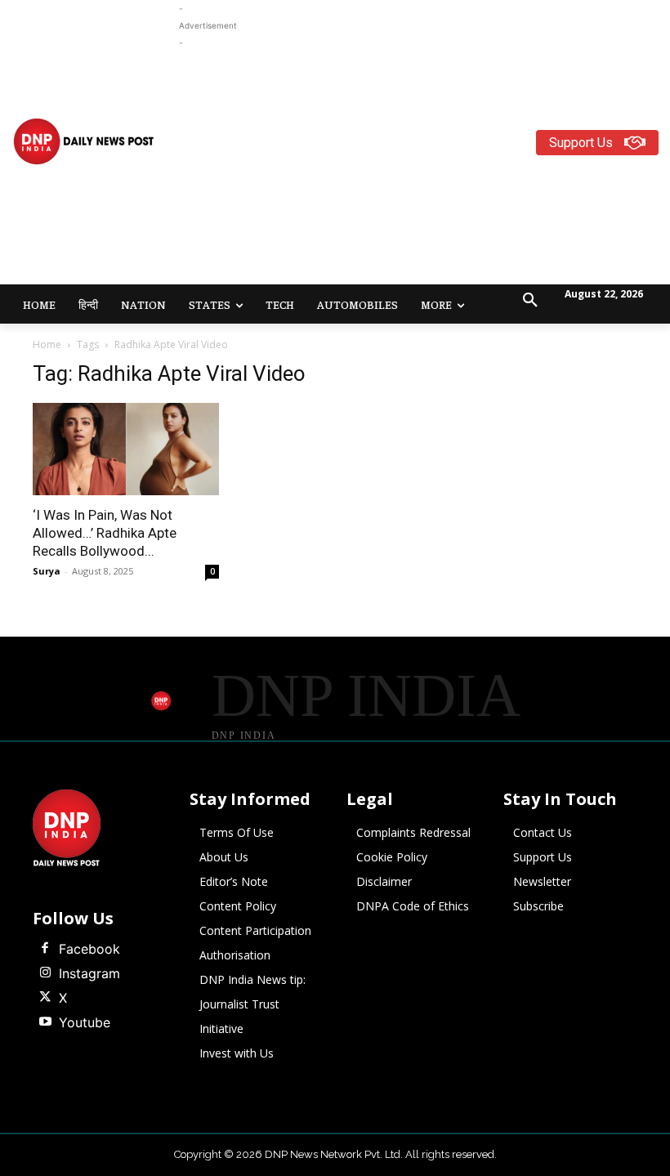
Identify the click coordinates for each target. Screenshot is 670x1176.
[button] (530, 300)
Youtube (84, 1022)
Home (47, 344)
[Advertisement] (424, 165)
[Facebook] (45, 949)
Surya (46, 571)
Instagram (89, 973)
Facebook (89, 948)
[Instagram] (45, 973)
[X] (45, 998)
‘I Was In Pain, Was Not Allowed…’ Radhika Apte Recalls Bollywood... (104, 533)
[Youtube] (45, 1022)
